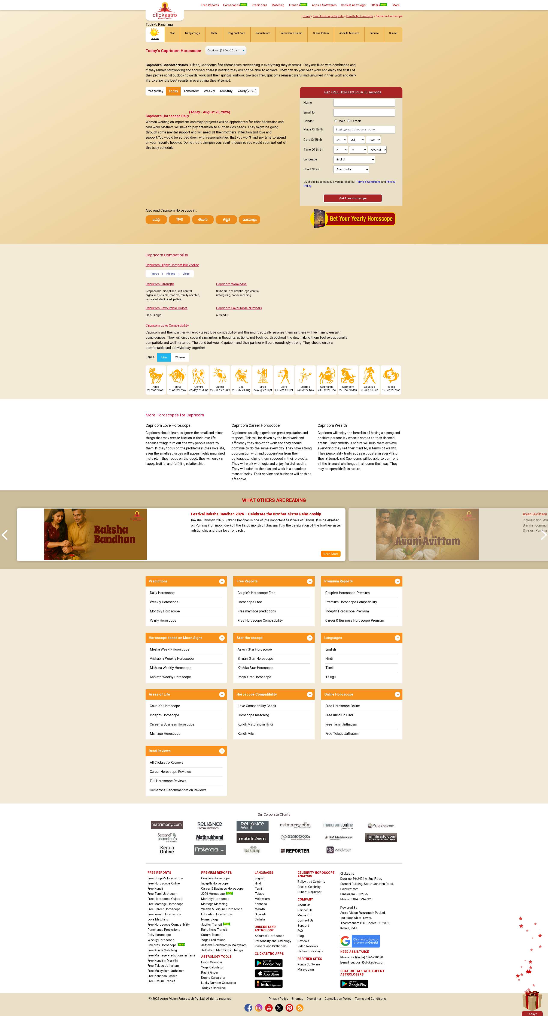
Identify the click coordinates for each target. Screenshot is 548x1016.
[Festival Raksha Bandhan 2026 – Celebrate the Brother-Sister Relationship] (95, 558)
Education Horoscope (216, 914)
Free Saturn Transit (161, 981)
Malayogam (306, 969)
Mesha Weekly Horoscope (169, 649)
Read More (330, 554)
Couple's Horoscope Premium (347, 593)
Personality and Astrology (273, 941)
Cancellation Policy (338, 999)
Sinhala (260, 919)
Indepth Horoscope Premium (347, 611)
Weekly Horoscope (164, 602)
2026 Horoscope (213, 894)
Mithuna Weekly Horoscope (170, 668)
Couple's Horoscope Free (256, 593)
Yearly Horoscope (163, 620)
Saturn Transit (211, 935)
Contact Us (306, 920)
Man (164, 357)
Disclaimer (314, 999)
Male (342, 121)
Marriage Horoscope (165, 734)
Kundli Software (309, 964)
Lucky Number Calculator (218, 983)
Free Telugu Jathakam (163, 966)
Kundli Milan (246, 734)
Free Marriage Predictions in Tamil (171, 955)
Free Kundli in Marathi (163, 960)
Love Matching (158, 919)
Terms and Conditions (370, 999)
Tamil (329, 668)
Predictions (259, 5)
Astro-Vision (169, 999)
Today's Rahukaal (213, 988)
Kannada (261, 904)
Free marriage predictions (257, 611)
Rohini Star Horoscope (254, 677)
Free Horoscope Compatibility (260, 620)
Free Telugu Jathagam (342, 734)
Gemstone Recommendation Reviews (178, 790)
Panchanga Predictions (164, 930)
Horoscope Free (250, 602)
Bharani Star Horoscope (255, 659)
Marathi (260, 909)
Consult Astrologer (353, 5)
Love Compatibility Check (257, 706)
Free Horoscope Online (342, 706)
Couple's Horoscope (165, 706)
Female (356, 121)
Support (303, 926)
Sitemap (297, 999)
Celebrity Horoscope (162, 945)
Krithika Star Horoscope (256, 668)
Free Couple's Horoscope (165, 878)
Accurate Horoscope (269, 936)
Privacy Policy (278, 999)
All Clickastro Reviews (166, 762)
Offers (375, 5)
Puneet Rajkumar (310, 892)
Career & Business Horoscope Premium (354, 620)
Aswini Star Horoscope (255, 649)
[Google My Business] (360, 947)
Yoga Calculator (212, 967)
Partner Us (305, 910)
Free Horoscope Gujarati (165, 899)
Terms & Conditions (368, 181)
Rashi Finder (209, 972)
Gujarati (260, 914)
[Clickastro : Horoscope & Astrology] (270, 989)
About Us (304, 905)
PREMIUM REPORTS (216, 873)
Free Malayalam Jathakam (166, 971)
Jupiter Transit (212, 924)
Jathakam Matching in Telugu (222, 950)
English (330, 649)
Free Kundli (155, 888)
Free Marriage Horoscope (165, 904)
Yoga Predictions (213, 940)
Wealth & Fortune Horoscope (221, 909)
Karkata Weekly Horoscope (170, 677)
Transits (294, 5)
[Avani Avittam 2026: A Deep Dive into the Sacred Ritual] (427, 558)
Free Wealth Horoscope (164, 914)
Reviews (303, 941)
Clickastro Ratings (310, 951)
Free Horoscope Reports (328, 16)
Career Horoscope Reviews (170, 772)
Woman (180, 357)
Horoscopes (231, 5)
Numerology (209, 919)
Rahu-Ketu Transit (214, 930)
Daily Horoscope (162, 593)
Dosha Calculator (213, 978)
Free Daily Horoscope (359, 16)
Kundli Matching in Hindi (255, 724)
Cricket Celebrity (309, 887)
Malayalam (262, 899)
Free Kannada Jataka (162, 976)
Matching (278, 5)
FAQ (300, 931)
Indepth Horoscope (164, 715)
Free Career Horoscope (164, 909)
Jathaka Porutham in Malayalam (224, 945)
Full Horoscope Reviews (168, 781)
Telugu (330, 677)
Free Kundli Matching (162, 950)
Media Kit (304, 915)
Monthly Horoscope (165, 611)
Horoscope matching (253, 715)
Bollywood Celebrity (311, 882)
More (396, 5)
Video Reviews (308, 946)
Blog (301, 936)
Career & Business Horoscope (172, 724)
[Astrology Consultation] (355, 989)
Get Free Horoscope (352, 198)
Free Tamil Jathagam (341, 724)
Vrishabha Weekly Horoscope (172, 659)
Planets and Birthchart (270, 946)
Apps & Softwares (324, 5)
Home (306, 16)
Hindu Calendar (211, 962)
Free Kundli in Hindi (339, 715)
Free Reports (210, 5)
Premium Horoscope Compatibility (351, 602)
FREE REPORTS (159, 873)
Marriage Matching (214, 904)
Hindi (329, 659)
